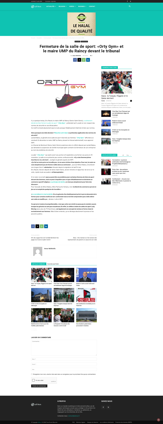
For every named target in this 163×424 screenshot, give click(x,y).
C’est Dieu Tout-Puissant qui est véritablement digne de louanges (121, 113)
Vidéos (71, 6)
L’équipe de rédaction (92, 422)
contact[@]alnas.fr (74, 416)
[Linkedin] (88, 60)
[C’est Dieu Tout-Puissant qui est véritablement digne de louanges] (64, 275)
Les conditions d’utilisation (107, 422)
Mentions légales (80, 422)
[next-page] (35, 329)
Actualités (50, 6)
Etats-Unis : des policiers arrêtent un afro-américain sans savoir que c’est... (120, 171)
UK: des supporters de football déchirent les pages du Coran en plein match (45, 239)
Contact (92, 6)
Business (81, 6)
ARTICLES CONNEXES (38, 264)
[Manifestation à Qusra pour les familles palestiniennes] (41, 315)
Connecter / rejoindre (50, 1)
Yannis (103, 100)
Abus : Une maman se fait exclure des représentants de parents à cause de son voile (82, 239)
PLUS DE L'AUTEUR (53, 264)
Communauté (47, 38)
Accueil (33, 38)
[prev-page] (32, 329)
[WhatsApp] (84, 60)
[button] (129, 6)
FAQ (73, 422)
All (123, 155)
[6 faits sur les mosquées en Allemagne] (41, 295)
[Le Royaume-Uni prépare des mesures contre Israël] (64, 315)
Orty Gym (80, 138)
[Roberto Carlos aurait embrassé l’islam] (86, 275)
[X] (130, 1)
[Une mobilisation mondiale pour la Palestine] (86, 295)
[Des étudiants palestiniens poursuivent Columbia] (86, 315)
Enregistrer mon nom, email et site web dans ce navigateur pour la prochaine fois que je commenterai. (64, 374)
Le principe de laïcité (57, 182)
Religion (62, 6)
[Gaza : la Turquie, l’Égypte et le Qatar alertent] (41, 275)
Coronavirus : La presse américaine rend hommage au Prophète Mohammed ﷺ (121, 161)
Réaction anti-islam (61, 133)
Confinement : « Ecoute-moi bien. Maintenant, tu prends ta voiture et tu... (121, 180)
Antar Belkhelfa (77, 55)
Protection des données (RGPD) (123, 422)
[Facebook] (127, 1)
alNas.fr (40, 422)
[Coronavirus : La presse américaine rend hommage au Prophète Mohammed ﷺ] (106, 162)
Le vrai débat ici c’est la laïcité (42, 194)
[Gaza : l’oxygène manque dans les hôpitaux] (64, 295)
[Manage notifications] (158, 419)
